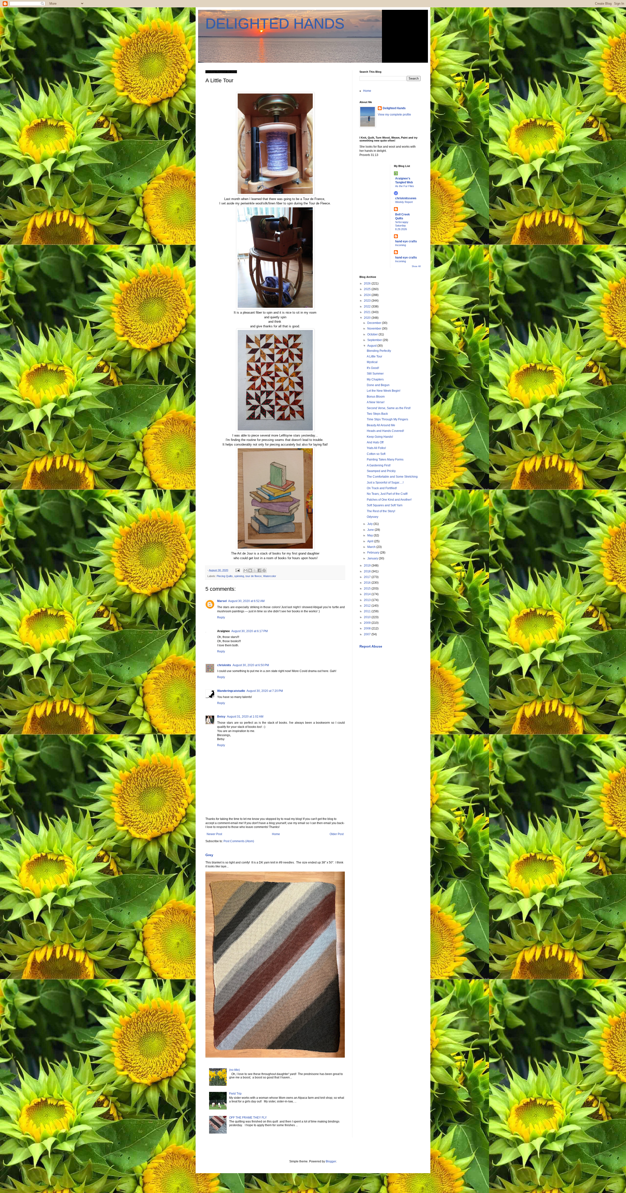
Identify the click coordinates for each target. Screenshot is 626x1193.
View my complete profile (394, 114)
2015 (367, 588)
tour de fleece (254, 576)
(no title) (234, 1070)
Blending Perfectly (379, 351)
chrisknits (224, 665)
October (373, 334)
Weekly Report (404, 202)
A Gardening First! (379, 465)
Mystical (372, 362)
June (371, 530)
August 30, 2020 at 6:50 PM (251, 665)
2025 (367, 289)
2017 (367, 577)
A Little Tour (374, 356)
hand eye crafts (406, 241)
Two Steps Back (377, 413)
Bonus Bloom (376, 396)
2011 (367, 611)
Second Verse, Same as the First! (389, 408)
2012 (367, 605)
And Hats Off (375, 442)
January (373, 558)
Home (276, 834)
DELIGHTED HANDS (275, 23)
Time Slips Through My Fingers (387, 419)
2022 (367, 306)
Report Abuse (370, 646)
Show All (416, 266)
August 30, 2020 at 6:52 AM (246, 601)
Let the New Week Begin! (383, 390)
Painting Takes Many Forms (385, 459)
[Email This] (245, 570)
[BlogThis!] (250, 570)
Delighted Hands (394, 108)
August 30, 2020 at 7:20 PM (264, 691)
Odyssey (372, 517)
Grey (209, 855)
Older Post (337, 834)
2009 (367, 623)
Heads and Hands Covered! (385, 431)
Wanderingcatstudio (231, 691)
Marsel (222, 601)
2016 (367, 582)
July (370, 524)
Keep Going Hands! (380, 436)
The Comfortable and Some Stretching (392, 476)
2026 (367, 283)
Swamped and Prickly (381, 471)
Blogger (331, 1161)
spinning (239, 576)
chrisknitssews (405, 198)
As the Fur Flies (404, 186)
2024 (367, 295)
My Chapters (375, 379)
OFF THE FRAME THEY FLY (248, 1117)
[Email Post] (237, 570)
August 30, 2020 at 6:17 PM (249, 631)
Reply (221, 617)
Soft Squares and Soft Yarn (384, 505)
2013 (367, 600)
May (370, 535)
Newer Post (214, 834)
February (373, 552)
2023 (367, 300)
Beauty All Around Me (381, 425)
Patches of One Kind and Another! (389, 499)
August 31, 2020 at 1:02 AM (245, 716)
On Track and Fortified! (382, 488)
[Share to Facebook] (259, 570)
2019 (367, 565)
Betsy (221, 716)
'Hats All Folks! (376, 448)
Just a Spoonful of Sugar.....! (385, 482)
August (372, 345)
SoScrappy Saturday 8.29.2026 (401, 226)
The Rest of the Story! (381, 511)
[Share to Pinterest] (264, 570)
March (371, 547)
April (370, 541)
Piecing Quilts (225, 576)
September (375, 340)
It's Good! (373, 368)
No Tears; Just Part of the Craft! (387, 494)
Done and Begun (378, 385)
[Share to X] (254, 570)
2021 (367, 312)
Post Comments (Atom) (239, 841)
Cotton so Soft (376, 454)
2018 (367, 571)
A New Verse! (375, 402)
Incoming (400, 245)
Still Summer (375, 373)
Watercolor (269, 576)
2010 (367, 617)
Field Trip (235, 1093)
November (374, 328)
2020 (367, 317)
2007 (367, 634)
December (374, 323)
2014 (367, 594)
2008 (367, 628)
